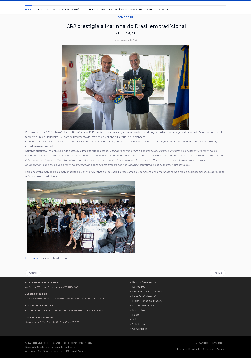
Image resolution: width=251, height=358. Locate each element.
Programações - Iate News (147, 291)
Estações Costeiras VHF (145, 296)
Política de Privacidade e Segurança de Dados (200, 349)
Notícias (119, 9)
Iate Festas (138, 310)
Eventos (105, 9)
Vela (47, 9)
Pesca (92, 9)
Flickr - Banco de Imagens (147, 301)
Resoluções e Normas (144, 282)
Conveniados (139, 328)
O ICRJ (37, 9)
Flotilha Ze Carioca (143, 305)
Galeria (149, 9)
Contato (161, 9)
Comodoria (125, 17)
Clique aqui (31, 258)
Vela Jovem (139, 324)
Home (28, 9)
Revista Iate (135, 9)
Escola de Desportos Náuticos (69, 9)
